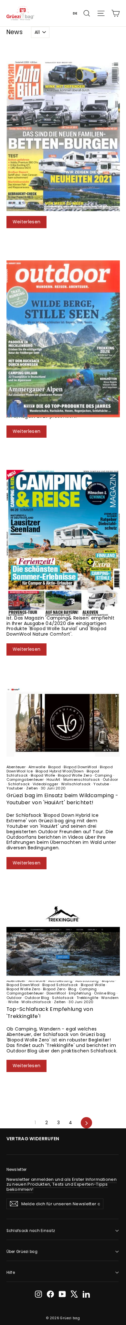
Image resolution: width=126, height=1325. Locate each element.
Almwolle (37, 767)
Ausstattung (87, 980)
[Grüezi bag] (20, 13)
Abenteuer (16, 767)
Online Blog (105, 993)
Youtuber (15, 788)
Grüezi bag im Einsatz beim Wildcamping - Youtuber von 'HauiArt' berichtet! (62, 799)
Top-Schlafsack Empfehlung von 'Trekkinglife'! (49, 1012)
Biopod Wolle (43, 775)
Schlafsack (19, 784)
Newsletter (16, 1169)
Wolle (13, 1001)
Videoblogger (45, 784)
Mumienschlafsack (81, 779)
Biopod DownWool (80, 767)
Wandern (109, 997)
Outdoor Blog (37, 997)
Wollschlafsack (76, 784)
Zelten (32, 788)
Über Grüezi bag (21, 1251)
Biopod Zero (54, 989)
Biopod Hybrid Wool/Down (59, 771)
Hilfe (10, 1272)
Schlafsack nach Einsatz (30, 1230)
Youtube (101, 784)
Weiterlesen (27, 222)
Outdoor (109, 779)
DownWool (56, 993)
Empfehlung (80, 993)
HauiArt (53, 779)
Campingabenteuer (25, 779)
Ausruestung (60, 980)
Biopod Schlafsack (60, 984)
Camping (103, 775)
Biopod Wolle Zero (75, 775)
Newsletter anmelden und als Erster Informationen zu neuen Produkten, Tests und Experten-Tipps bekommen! (61, 1184)
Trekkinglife (88, 997)
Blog (72, 989)
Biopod (54, 767)
